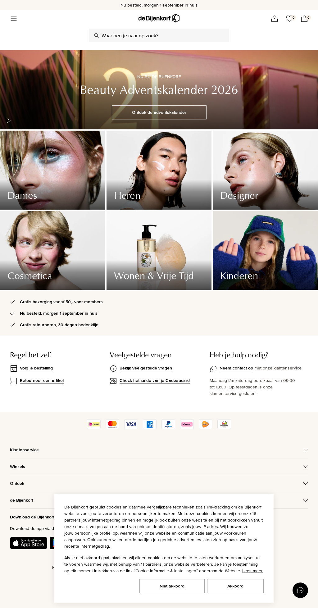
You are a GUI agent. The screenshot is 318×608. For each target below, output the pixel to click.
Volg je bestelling (36, 368)
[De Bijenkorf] (158, 18)
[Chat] (300, 590)
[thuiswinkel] (224, 427)
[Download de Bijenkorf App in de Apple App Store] (28, 543)
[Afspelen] (9, 121)
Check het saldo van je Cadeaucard (155, 380)
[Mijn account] (274, 18)
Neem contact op (236, 368)
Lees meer (252, 570)
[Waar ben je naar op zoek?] (97, 35)
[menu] (13, 19)
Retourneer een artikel (42, 380)
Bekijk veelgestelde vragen (146, 368)
